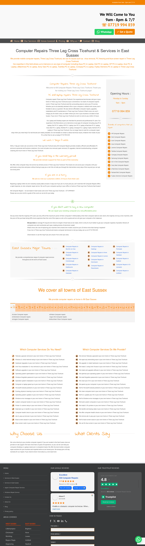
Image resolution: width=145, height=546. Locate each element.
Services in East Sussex (12, 483)
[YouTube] (58, 521)
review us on (78, 488)
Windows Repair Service (12, 492)
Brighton (28, 529)
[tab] (12, 307)
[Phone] (66, 521)
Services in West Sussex (12, 478)
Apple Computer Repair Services (15, 488)
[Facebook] (51, 521)
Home (7, 473)
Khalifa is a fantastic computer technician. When (70, 507)
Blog (6, 507)
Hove (27, 532)
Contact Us (8, 497)
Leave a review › (111, 506)
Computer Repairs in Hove (99, 252)
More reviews (72, 514)
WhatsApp (106, 31)
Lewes (27, 536)
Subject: (53, 542)
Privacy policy (9, 511)
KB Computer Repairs (68, 478)
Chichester (9, 532)
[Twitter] (54, 521)
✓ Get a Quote (125, 31)
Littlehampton (10, 529)
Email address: (55, 534)
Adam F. (62, 496)
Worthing (9, 536)
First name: (54, 526)
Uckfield (28, 540)
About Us (7, 502)
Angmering (9, 544)
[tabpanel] (72, 317)
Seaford (28, 544)
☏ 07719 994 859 (118, 24)
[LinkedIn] (62, 521)
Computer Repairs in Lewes (99, 256)
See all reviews (65, 488)
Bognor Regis (10, 540)
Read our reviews (108, 502)
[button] (138, 539)
